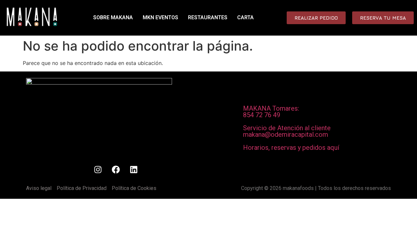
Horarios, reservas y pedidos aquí (291, 147)
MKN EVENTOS (160, 17)
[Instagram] (98, 170)
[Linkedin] (133, 170)
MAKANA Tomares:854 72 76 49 (271, 111)
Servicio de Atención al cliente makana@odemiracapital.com (287, 131)
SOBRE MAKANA (113, 17)
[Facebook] (116, 170)
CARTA (245, 17)
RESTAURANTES (207, 17)
